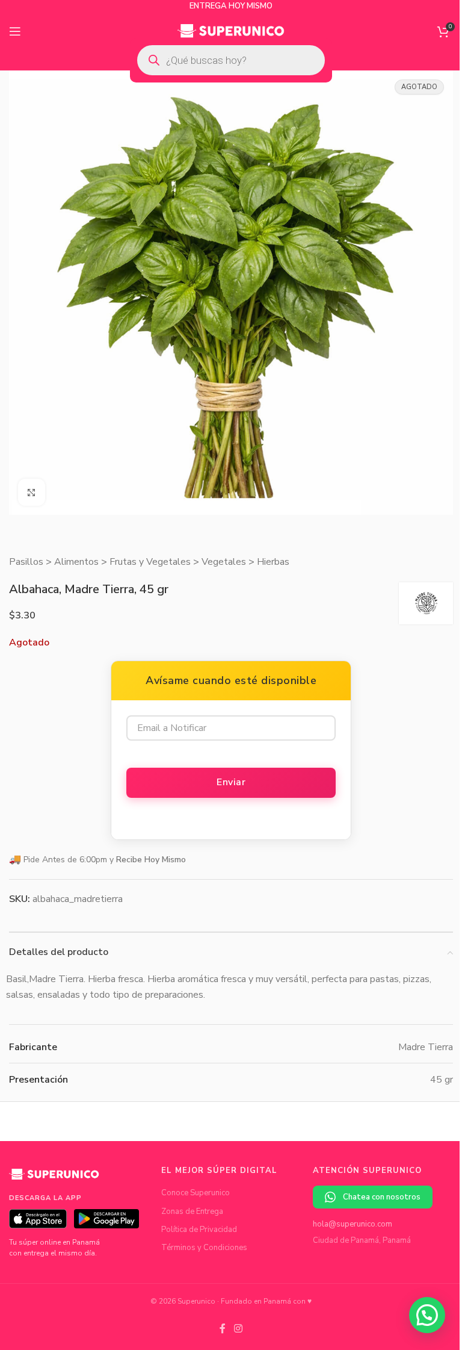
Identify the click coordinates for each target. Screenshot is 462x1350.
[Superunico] (54, 1179)
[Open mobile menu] (15, 31)
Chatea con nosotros (381, 1197)
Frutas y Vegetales (150, 561)
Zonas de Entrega (192, 1211)
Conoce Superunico (195, 1192)
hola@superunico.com (352, 1224)
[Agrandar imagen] (31, 492)
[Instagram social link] (238, 1328)
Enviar (231, 782)
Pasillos (26, 561)
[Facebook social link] (222, 1328)
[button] (427, 1315)
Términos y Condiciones (204, 1247)
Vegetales (224, 561)
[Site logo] (231, 30)
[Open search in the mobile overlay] (231, 60)
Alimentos (76, 561)
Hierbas (273, 561)
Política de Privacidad (199, 1229)
